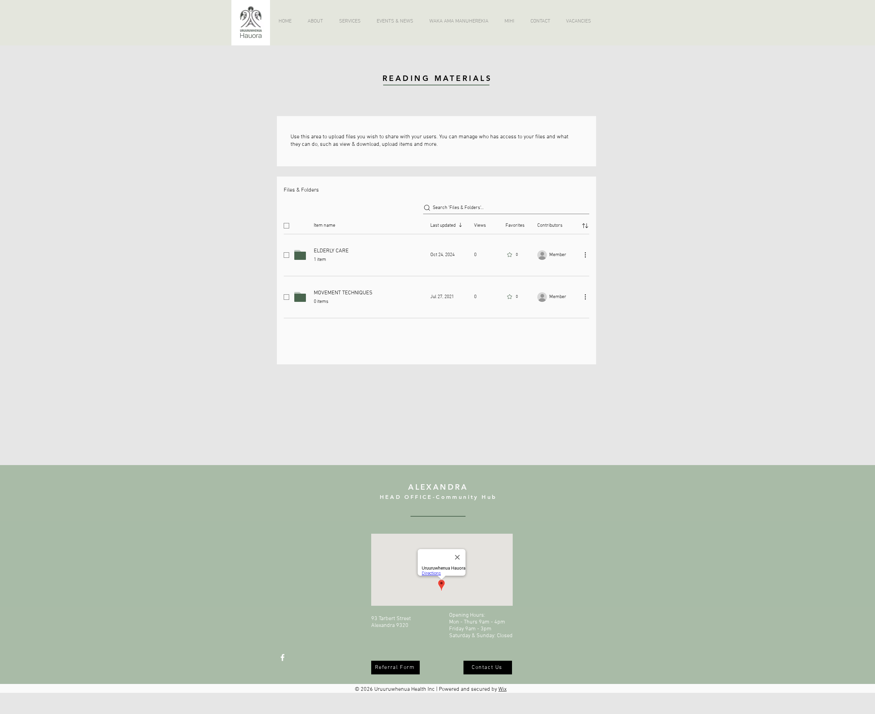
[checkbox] (286, 225)
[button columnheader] (585, 226)
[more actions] (585, 255)
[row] (436, 224)
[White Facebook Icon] (282, 657)
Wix (502, 689)
